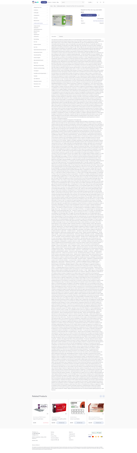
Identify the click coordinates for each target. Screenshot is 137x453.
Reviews (61, 36)
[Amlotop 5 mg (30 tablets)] (78, 408)
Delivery (52, 432)
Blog (57, 2)
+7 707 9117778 (36, 433)
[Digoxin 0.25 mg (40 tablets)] (41, 408)
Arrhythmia (36, 27)
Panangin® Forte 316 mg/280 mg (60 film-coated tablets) (59, 419)
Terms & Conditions (55, 437)
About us (49, 2)
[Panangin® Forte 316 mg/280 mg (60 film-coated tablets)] (59, 408)
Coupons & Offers (54, 439)
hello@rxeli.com (35, 434)
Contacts (54, 2)
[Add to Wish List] (98, 15)
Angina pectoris (37, 25)
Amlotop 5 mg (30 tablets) (74, 418)
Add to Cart (89, 15)
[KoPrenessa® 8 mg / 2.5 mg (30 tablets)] (96, 408)
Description (54, 36)
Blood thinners (37, 31)
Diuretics (35, 32)
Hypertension (36, 34)
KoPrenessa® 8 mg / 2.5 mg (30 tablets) (96, 418)
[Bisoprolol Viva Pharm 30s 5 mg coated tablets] (65, 20)
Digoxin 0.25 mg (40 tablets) (38, 418)
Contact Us (71, 439)
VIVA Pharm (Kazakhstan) (98, 20)
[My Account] (97, 2)
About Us (71, 432)
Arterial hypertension (38, 29)
